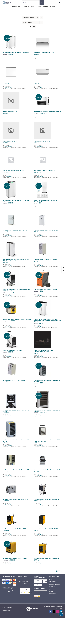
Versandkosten (8, 58)
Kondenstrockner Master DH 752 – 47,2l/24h (15, 529)
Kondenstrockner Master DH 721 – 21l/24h (15, 230)
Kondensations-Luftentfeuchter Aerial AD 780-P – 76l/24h (48, 410)
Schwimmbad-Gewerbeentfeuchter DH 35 (14, 82)
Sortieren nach (28, 17)
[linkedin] (61, 611)
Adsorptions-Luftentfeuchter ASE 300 (13, 170)
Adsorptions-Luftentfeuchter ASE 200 (45, 170)
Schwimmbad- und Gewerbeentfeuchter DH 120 (47, 111)
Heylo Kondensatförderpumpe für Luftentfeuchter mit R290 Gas (44, 351)
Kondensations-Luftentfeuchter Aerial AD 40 (47, 469)
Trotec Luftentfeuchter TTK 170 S (12, 350)
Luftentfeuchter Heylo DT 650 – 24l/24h (45, 259)
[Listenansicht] (34, 26)
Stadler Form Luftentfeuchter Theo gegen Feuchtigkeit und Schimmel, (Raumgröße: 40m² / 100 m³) (48, 320)
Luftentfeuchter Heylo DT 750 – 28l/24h (14, 380)
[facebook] (50, 611)
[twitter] (54, 611)
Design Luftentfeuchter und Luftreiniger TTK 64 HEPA (45, 201)
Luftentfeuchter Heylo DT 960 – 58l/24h (45, 289)
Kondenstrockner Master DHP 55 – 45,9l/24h (46, 558)
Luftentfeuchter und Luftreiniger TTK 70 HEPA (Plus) (16, 201)
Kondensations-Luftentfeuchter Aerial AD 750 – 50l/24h (16, 440)
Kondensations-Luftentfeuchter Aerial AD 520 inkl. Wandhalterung (47, 440)
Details (12, 42)
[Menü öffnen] (61, 614)
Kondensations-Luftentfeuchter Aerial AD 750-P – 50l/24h (48, 381)
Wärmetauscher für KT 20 (10, 111)
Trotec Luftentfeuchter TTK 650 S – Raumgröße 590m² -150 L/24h (16, 290)
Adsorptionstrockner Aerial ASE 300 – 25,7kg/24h (17, 319)
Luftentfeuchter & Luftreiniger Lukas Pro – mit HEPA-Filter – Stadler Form (16, 260)
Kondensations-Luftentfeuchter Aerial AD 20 (15, 499)
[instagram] (57, 611)
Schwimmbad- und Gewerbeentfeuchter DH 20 (47, 82)
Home (4, 9)
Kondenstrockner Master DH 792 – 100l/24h (46, 499)
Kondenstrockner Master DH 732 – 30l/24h (46, 529)
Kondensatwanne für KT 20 (42, 141)
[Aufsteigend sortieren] (41, 17)
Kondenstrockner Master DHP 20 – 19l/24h (15, 558)
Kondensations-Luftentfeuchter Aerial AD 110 (16, 469)
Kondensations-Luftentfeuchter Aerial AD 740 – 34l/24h (16, 410)
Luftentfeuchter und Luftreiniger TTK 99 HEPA (16, 52)
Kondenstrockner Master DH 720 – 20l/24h (46, 230)
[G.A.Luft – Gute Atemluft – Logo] (7, 1)
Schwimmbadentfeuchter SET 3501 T (44, 52)
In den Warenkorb (11, 41)
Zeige (27, 22)
